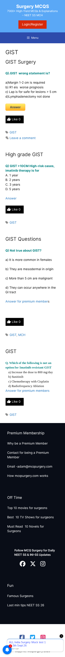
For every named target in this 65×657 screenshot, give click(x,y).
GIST (13, 132)
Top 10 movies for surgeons (27, 508)
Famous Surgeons (20, 596)
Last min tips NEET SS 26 (25, 605)
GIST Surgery (20, 62)
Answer (15, 107)
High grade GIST (24, 154)
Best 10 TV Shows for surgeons (30, 517)
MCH (21, 335)
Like (16, 119)
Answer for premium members (27, 390)
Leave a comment (23, 138)
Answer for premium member (26, 301)
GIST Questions (23, 239)
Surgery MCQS (32, 6)
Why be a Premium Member (27, 443)
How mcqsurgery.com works (27, 476)
